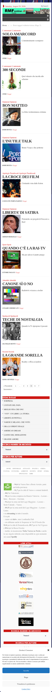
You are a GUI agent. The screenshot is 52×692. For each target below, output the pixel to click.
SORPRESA (8, 401)
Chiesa (42, 469)
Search (45, 6)
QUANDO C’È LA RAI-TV (23, 248)
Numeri (26, 449)
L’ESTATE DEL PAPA (12, 405)
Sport (39, 471)
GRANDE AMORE (11, 439)
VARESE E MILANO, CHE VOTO (17, 422)
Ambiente (24, 471)
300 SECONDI (13, 69)
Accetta (26, 670)
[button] (48, 650)
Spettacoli (23, 474)
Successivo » (8, 389)
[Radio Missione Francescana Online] (26, 11)
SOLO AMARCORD (19, 34)
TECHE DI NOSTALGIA (22, 319)
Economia (15, 471)
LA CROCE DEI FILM (20, 177)
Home (4, 25)
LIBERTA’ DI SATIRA (20, 212)
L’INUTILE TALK (17, 141)
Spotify (14, 536)
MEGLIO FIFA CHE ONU (14, 409)
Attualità (26, 469)
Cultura (6, 471)
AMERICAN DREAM (12, 430)
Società (33, 471)
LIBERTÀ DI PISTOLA (13, 418)
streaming (11, 513)
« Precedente (8, 386)
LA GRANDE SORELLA (22, 355)
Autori (26, 461)
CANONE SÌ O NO (17, 284)
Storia (46, 471)
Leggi (9, 58)
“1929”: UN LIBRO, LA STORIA (16, 413)
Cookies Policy (26, 689)
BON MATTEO (14, 105)
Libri (31, 474)
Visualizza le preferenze (26, 684)
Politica (35, 469)
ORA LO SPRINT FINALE (14, 426)
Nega (26, 677)
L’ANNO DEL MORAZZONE (15, 435)
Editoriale (17, 469)
